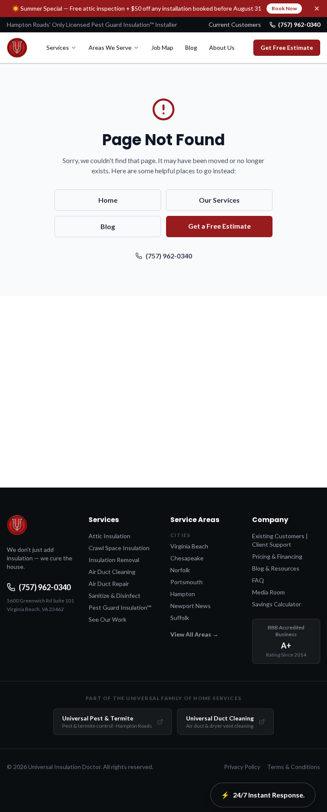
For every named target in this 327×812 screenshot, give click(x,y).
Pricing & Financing (277, 556)
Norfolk (180, 570)
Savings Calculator (276, 604)
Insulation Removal (114, 559)
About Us (222, 47)
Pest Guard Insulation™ (120, 607)
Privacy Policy (242, 766)
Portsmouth (186, 581)
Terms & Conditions (293, 766)
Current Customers (235, 24)
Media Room (268, 592)
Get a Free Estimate (219, 226)
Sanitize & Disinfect (115, 595)
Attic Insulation (109, 535)
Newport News (190, 605)
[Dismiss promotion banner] (317, 8)
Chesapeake (187, 558)
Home (108, 200)
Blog (191, 47)
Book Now (284, 8)
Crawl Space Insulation (119, 547)
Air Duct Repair (109, 583)
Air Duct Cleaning (112, 571)
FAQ (258, 580)
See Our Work (107, 619)
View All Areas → (194, 634)
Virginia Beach (189, 546)
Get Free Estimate (287, 47)
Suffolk (179, 617)
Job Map (162, 47)
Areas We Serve (110, 47)
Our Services (219, 200)
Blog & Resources (275, 568)
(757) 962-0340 (299, 24)
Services (57, 47)
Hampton (182, 593)
